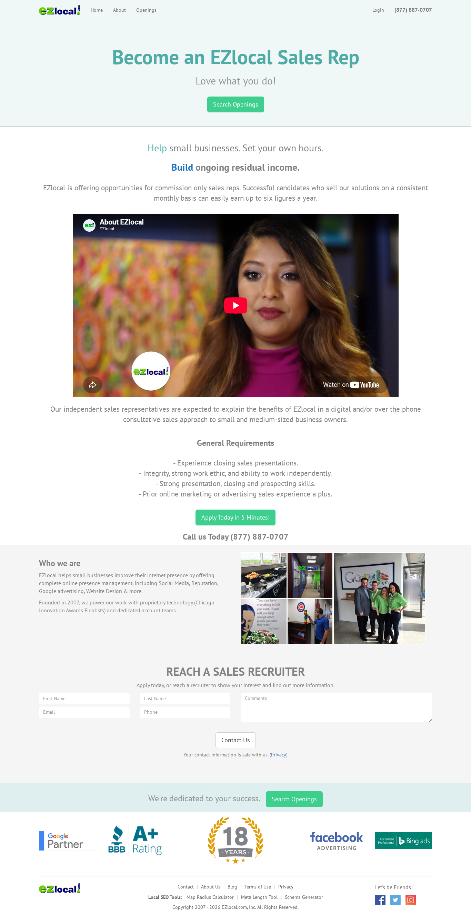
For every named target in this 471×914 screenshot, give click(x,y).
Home (97, 10)
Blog (232, 887)
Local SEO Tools (164, 897)
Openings (146, 10)
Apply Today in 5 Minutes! (235, 517)
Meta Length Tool (259, 897)
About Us (210, 887)
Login (378, 10)
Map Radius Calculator (210, 897)
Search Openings (235, 104)
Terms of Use (257, 887)
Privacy (278, 755)
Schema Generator (304, 897)
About (119, 10)
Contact (186, 887)
